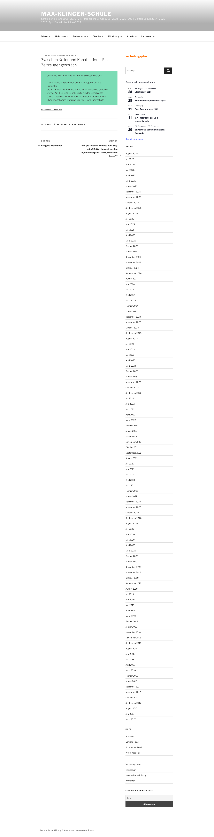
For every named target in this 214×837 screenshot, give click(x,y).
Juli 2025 (129, 219)
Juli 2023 (129, 344)
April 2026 (130, 175)
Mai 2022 (129, 409)
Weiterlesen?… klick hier (51, 110)
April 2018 (130, 665)
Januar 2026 (131, 186)
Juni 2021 (129, 469)
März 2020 (130, 550)
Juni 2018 (130, 654)
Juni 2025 (130, 224)
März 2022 (130, 420)
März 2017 (130, 719)
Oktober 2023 (132, 327)
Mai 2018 (129, 659)
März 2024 (130, 300)
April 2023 (130, 360)
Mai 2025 (130, 230)
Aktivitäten (60, 36)
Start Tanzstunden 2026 (146, 109)
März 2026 (130, 181)
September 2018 (133, 643)
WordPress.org (132, 752)
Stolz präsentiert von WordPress (78, 830)
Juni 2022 (130, 403)
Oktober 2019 (132, 578)
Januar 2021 (131, 496)
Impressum (146, 36)
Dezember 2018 (133, 632)
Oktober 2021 (131, 447)
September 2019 (133, 583)
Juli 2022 (129, 398)
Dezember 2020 (133, 501)
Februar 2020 (131, 556)
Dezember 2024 (133, 257)
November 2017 (133, 692)
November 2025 (133, 197)
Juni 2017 (129, 714)
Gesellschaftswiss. (73, 124)
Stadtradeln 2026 (143, 91)
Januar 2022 (131, 431)
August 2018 (131, 648)
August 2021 (131, 458)
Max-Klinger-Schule (76, 14)
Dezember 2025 (133, 191)
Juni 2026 (130, 164)
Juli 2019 (129, 594)
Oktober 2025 (132, 202)
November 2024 (133, 262)
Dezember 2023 (133, 317)
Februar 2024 (131, 306)
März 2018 (130, 670)
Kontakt (130, 36)
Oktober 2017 (131, 697)
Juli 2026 (129, 159)
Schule (44, 36)
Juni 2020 (130, 534)
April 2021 (130, 480)
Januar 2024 (131, 311)
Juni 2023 (130, 349)
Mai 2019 (129, 605)
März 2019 (130, 616)
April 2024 (130, 295)
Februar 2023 (131, 371)
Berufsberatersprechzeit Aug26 (150, 100)
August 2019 (131, 589)
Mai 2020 (130, 540)
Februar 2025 (131, 246)
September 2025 (133, 208)
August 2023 (131, 338)
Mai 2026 (130, 170)
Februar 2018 (131, 676)
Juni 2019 (130, 599)
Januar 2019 (131, 626)
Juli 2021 (129, 463)
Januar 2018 (131, 681)
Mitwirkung (113, 36)
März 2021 (130, 485)
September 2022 (133, 393)
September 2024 (133, 273)
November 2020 (133, 507)
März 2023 (130, 366)
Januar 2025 (131, 251)
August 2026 (131, 153)
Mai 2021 (129, 474)
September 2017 (133, 703)
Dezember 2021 (132, 436)
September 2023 (133, 333)
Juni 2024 (130, 284)
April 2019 (130, 610)
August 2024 (131, 278)
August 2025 (131, 213)
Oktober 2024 (132, 268)
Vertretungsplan (132, 764)
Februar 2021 (131, 491)
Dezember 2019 (133, 567)
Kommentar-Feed (133, 747)
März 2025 (130, 240)
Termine (97, 36)
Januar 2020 (131, 561)
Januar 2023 (131, 376)
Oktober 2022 (132, 387)
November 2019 (133, 572)
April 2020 (130, 545)
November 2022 (133, 382)
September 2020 (133, 518)
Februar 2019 (131, 621)
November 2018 (133, 637)
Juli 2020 (129, 529)
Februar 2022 (131, 425)
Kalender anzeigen (134, 139)
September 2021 (133, 453)
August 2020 (131, 523)
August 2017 (131, 708)
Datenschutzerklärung (135, 775)
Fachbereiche (79, 36)
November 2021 (133, 442)
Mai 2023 (130, 355)
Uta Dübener (68, 56)
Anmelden (130, 736)
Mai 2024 (130, 289)
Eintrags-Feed (131, 742)
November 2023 (133, 322)
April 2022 (130, 414)
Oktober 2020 (132, 512)
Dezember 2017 (132, 686)
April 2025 (130, 235)
